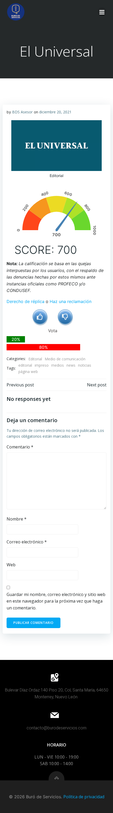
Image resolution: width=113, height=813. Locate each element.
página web (28, 371)
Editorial (35, 358)
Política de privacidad (83, 797)
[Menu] (101, 11)
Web (11, 565)
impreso (42, 365)
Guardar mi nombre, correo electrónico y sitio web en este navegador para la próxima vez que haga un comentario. (56, 601)
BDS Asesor (22, 111)
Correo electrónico (27, 542)
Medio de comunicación (65, 358)
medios (57, 365)
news (70, 365)
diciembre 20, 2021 (55, 111)
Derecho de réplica (25, 301)
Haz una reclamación (70, 301)
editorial (25, 365)
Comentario (20, 447)
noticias (84, 365)
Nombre (17, 519)
